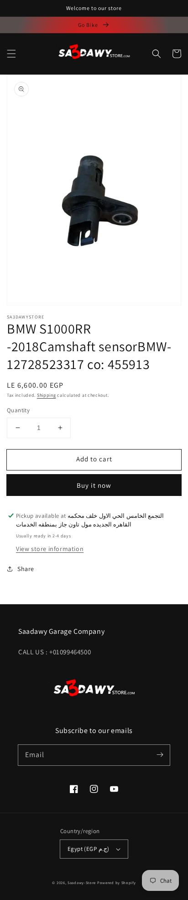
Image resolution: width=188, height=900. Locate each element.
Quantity (18, 410)
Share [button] (25, 569)
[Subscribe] (160, 755)
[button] (11, 54)
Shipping (46, 395)
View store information (50, 549)
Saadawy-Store (82, 882)
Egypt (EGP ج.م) (88, 849)
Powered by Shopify (116, 882)
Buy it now (94, 485)
